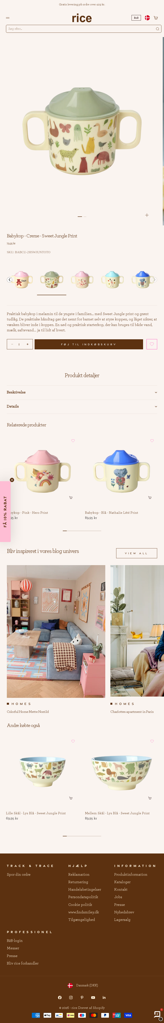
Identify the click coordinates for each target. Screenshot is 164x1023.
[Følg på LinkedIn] (104, 997)
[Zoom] (147, 215)
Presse (119, 905)
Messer (13, 948)
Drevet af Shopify (91, 1008)
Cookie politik (80, 905)
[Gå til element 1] (80, 216)
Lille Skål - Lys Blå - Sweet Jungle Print (36, 813)
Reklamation (78, 875)
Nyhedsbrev (124, 912)
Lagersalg (122, 920)
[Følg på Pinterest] (82, 997)
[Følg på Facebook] (60, 997)
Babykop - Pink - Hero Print (27, 512)
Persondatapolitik (83, 897)
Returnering (78, 882)
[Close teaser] (12, 480)
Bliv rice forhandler (22, 963)
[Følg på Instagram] (71, 997)
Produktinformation (130, 875)
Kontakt (120, 890)
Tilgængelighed (81, 920)
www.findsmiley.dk (83, 912)
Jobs (118, 897)
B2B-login (15, 941)
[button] (9, 279)
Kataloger (122, 882)
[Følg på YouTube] (93, 997)
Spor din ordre (19, 875)
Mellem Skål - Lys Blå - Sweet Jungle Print (117, 813)
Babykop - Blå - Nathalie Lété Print (111, 512)
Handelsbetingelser (84, 890)
